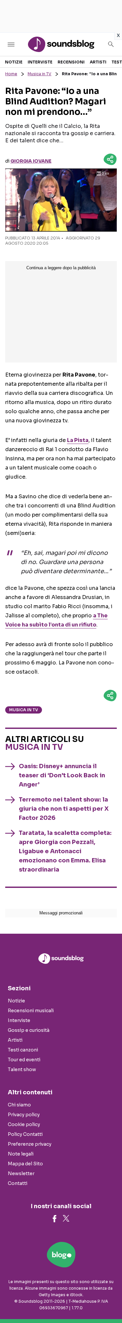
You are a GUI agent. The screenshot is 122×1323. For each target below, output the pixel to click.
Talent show (22, 1069)
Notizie (13, 62)
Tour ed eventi (24, 1060)
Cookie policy (24, 1124)
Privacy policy (24, 1115)
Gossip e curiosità (28, 1030)
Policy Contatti (25, 1134)
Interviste (40, 62)
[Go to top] (109, 1301)
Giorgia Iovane (30, 161)
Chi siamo (19, 1105)
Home (11, 73)
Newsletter (21, 1173)
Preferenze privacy (29, 1144)
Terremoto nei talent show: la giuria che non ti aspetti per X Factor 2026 (64, 808)
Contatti (17, 1183)
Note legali (21, 1154)
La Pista (77, 440)
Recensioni (71, 62)
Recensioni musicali (31, 1011)
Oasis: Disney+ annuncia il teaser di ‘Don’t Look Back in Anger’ (62, 775)
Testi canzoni (23, 1050)
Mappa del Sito (25, 1164)
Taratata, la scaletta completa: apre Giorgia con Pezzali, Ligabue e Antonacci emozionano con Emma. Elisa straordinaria (65, 851)
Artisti (98, 62)
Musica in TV (39, 73)
